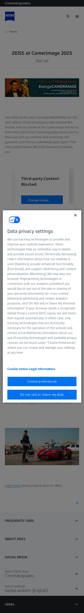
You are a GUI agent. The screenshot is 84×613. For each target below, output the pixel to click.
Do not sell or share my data (42, 395)
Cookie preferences (42, 381)
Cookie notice (18, 369)
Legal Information (42, 369)
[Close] (75, 215)
